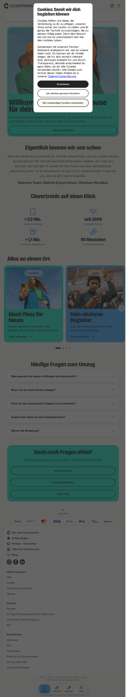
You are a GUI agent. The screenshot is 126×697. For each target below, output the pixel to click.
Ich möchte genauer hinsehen (62, 93)
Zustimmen (62, 84)
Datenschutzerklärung (61, 76)
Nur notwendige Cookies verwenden (62, 103)
